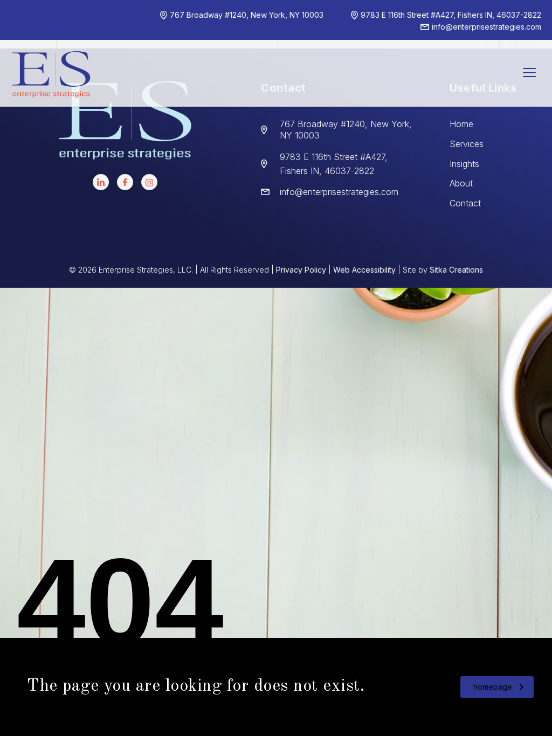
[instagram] (149, 182)
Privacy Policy (301, 269)
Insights (464, 163)
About (461, 183)
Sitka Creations (456, 269)
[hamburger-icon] (529, 73)
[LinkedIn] (101, 182)
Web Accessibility (364, 269)
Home (461, 124)
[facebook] (125, 182)
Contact (465, 203)
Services (467, 143)
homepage (492, 686)
